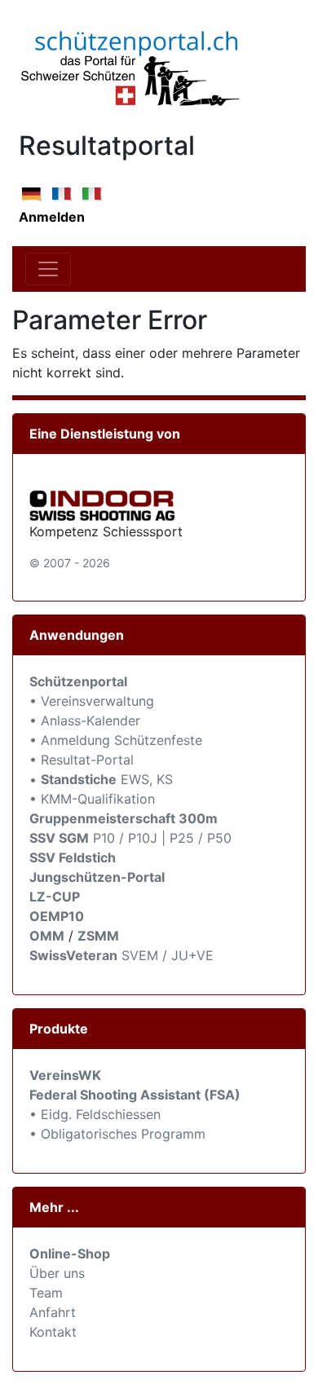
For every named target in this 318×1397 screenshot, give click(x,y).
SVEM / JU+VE (167, 955)
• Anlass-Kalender (84, 720)
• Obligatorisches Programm (117, 1134)
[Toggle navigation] (48, 269)
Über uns (57, 1273)
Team (46, 1293)
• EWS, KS (101, 779)
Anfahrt (52, 1312)
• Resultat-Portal (81, 759)
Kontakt (53, 1332)
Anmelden (52, 217)
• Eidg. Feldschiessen (95, 1114)
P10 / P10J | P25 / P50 (130, 838)
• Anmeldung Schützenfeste (115, 740)
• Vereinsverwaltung (91, 701)
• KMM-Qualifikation (92, 799)
